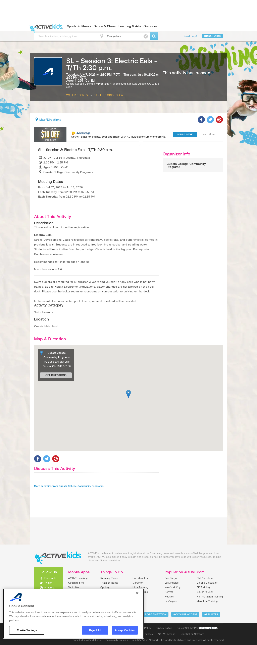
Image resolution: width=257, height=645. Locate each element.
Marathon (138, 582)
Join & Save (185, 134)
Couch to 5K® (76, 582)
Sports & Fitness (79, 26)
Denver (169, 592)
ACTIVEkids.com (45, 26)
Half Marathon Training (210, 596)
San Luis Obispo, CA (108, 95)
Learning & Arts (129, 26)
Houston (169, 596)
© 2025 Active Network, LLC (148, 640)
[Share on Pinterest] (219, 119)
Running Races (109, 578)
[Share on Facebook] (201, 119)
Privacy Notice (164, 628)
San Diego (171, 578)
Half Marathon (141, 578)
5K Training (203, 587)
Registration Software (192, 634)
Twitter (48, 582)
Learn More (208, 134)
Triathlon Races (109, 582)
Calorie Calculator (207, 582)
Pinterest (49, 587)
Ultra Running (140, 587)
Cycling (104, 587)
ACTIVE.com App (78, 578)
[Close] (137, 593)
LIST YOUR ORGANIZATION (150, 614)
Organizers (212, 36)
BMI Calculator (205, 578)
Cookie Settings (27, 630)
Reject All (95, 630)
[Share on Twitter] (210, 119)
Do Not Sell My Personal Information (197, 628)
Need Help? (190, 36)
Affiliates (211, 614)
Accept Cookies (125, 630)
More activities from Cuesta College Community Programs (69, 486)
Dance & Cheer (105, 26)
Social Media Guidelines (87, 640)
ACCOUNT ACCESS (185, 614)
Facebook (50, 578)
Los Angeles (172, 582)
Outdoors (150, 26)
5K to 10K (73, 587)
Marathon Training (207, 601)
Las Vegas (170, 601)
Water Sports (77, 95)
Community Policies (116, 640)
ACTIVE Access (166, 634)
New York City (173, 587)
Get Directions (56, 375)
